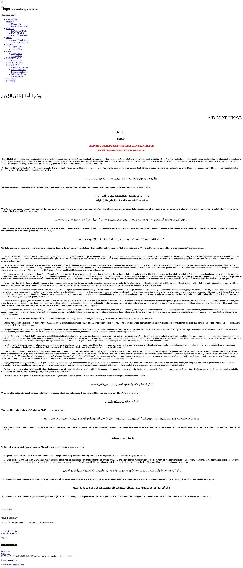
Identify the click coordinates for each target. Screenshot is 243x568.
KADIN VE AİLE (13, 58)
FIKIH (9, 38)
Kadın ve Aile (16, 60)
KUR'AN (10, 28)
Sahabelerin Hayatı (18, 74)
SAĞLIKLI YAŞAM (14, 63)
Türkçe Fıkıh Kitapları (20, 42)
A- (125, 132)
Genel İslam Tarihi (18, 69)
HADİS (9, 51)
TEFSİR (9, 44)
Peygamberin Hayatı (19, 72)
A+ (119, 132)
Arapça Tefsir (16, 47)
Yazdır (121, 138)
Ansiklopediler (17, 76)
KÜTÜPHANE (12, 65)
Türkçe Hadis (16, 56)
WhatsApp (5, 551)
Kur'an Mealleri (17, 33)
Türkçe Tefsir (16, 49)
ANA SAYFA (12, 19)
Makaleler (10, 22)
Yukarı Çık (5, 554)
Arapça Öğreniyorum (19, 67)
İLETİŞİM (10, 81)
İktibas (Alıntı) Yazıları (20, 26)
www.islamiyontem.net (10, 533)
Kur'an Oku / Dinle (19, 31)
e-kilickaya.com (18, 565)
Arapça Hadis (16, 54)
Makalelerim (16, 24)
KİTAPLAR (11, 79)
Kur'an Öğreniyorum (19, 35)
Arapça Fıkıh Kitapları (20, 40)
